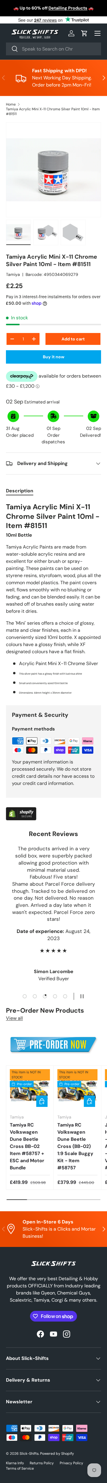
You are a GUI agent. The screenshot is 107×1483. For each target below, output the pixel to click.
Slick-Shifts (29, 1453)
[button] (84, 33)
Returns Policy (42, 1463)
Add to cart (73, 339)
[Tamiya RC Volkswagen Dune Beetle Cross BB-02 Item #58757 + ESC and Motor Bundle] (30, 1089)
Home (11, 104)
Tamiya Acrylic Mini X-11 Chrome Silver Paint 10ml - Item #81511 (53, 111)
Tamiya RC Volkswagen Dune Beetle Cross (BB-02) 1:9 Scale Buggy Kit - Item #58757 (75, 1146)
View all (14, 1018)
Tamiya (13, 274)
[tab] (19, 490)
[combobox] (53, 49)
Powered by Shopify (57, 1453)
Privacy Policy (71, 1463)
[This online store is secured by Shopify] (21, 811)
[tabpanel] (53, 599)
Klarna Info (15, 1463)
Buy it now (53, 356)
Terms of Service (20, 1468)
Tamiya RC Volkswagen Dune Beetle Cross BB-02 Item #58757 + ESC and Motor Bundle (27, 1146)
